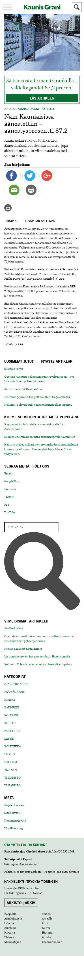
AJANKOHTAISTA (16, 684)
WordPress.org (13, 828)
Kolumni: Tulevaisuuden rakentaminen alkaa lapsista (38, 405)
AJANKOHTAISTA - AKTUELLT (36, 109)
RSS (6, 505)
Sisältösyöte (12, 813)
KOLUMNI (11, 715)
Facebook (10, 489)
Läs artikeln (42, 98)
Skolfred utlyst (13, 369)
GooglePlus (11, 481)
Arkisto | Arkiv (21, 902)
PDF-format (34, 893)
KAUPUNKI (11, 708)
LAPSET (9, 739)
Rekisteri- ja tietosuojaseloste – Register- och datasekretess (41, 872)
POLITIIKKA (12, 746)
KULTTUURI (12, 731)
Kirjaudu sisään (14, 805)
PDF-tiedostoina (28, 888)
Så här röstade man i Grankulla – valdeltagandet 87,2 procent (42, 84)
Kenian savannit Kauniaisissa (23, 389)
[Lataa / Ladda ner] (9, 208)
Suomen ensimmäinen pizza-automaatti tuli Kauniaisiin (39, 437)
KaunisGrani (42, 7)
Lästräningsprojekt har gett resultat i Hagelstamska (37, 397)
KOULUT (10, 723)
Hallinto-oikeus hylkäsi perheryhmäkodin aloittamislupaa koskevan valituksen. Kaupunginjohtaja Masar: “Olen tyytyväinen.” (41, 449)
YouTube (9, 513)
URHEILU (10, 762)
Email (8, 474)
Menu (7, 7)
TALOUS (9, 754)
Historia (9, 700)
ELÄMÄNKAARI (14, 692)
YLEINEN (10, 770)
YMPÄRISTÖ (12, 778)
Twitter (9, 497)
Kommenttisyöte (15, 821)
